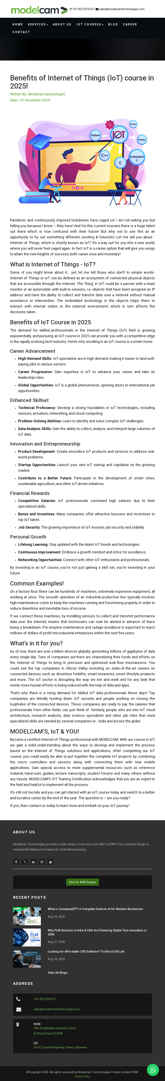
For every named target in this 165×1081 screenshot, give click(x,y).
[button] (38, 24)
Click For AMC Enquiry (82, 882)
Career (130, 24)
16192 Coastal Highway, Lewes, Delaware (60, 1047)
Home (17, 24)
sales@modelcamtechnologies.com (121, 9)
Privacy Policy (82, 1076)
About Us (62, 24)
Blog (113, 24)
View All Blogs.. (58, 973)
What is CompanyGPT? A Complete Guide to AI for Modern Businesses (95, 909)
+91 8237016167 (83, 9)
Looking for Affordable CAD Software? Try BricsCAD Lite (86, 951)
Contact (21, 32)
